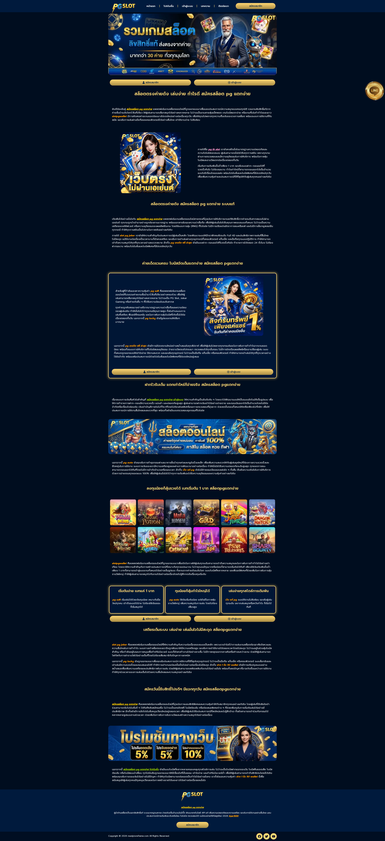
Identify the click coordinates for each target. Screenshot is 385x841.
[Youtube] (273, 836)
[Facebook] (259, 836)
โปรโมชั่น (169, 6)
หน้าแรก (150, 6)
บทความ (205, 6)
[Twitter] (266, 836)
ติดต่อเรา (223, 6)
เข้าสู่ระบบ (187, 6)
